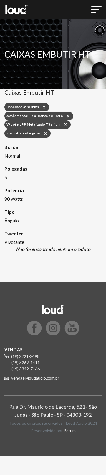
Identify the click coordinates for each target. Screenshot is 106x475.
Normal (12, 155)
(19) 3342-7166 (25, 368)
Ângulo (11, 220)
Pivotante (14, 242)
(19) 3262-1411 (25, 362)
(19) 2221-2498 (25, 356)
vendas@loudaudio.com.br (35, 377)
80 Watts (13, 199)
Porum (70, 430)
